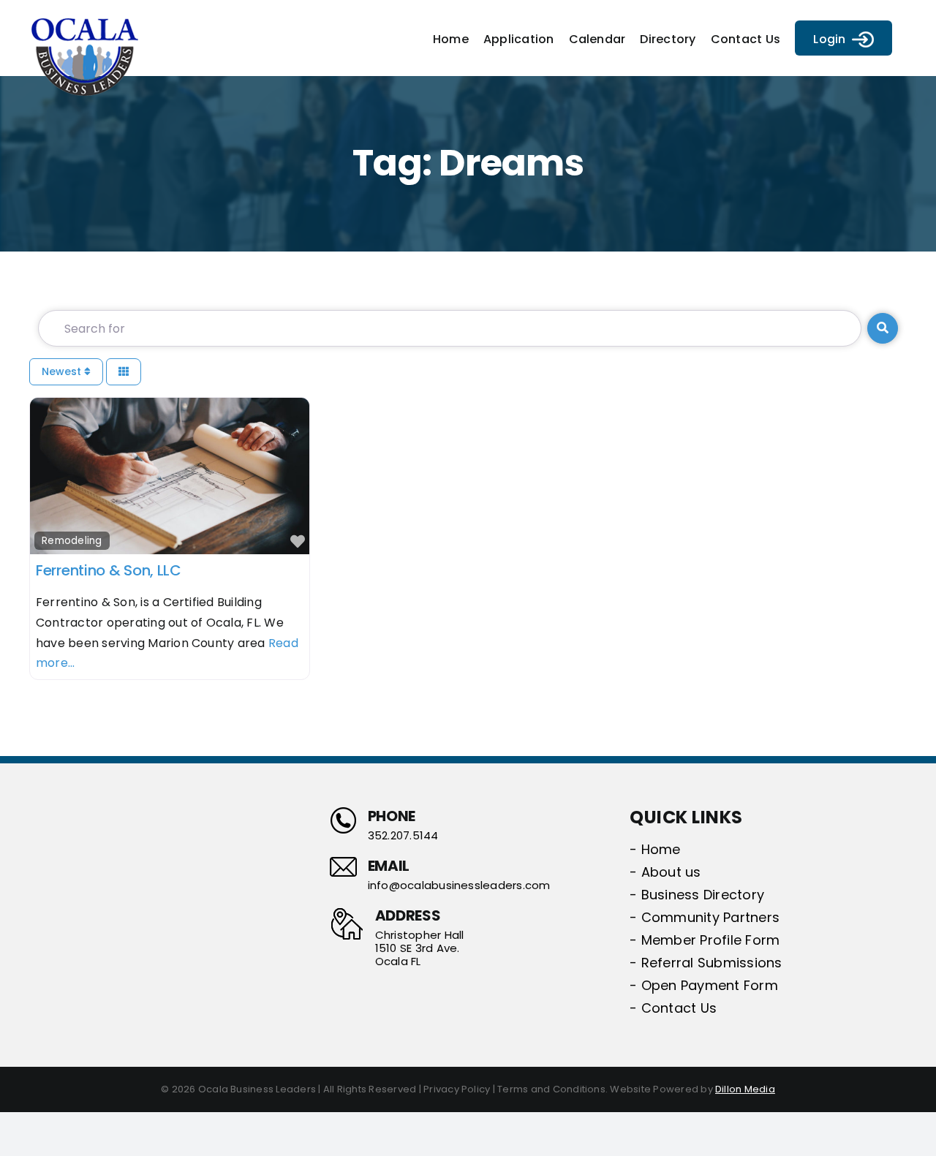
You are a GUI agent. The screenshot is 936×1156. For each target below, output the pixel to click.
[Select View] (123, 371)
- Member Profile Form (705, 940)
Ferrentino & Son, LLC (108, 570)
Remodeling (72, 541)
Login (829, 39)
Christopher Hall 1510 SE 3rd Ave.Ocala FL (419, 948)
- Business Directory (697, 894)
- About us (665, 872)
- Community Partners (705, 917)
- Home (655, 849)
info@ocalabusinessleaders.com (459, 885)
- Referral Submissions (706, 962)
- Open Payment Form (704, 985)
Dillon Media (745, 1089)
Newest (63, 371)
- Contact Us (673, 1008)
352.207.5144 (403, 835)
